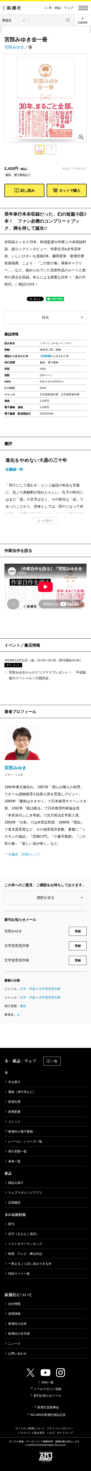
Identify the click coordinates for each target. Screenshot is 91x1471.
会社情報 (14, 1304)
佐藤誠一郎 (14, 469)
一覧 (54, 1061)
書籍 (23, 1006)
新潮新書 (14, 1111)
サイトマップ (65, 1432)
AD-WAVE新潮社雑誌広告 (48, 1415)
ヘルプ (51, 1432)
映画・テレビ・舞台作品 (25, 1253)
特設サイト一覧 (19, 1273)
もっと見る (44, 520)
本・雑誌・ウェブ (61, 7)
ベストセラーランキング (25, 1244)
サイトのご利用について (29, 1428)
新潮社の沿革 (17, 1323)
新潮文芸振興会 (48, 1407)
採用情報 (14, 1313)
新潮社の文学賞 (19, 1333)
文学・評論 (27, 989)
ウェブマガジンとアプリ (25, 1192)
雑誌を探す (16, 1182)
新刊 (11, 1224)
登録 (78, 931)
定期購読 (14, 1202)
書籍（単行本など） (22, 1092)
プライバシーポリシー (60, 1428)
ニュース (14, 1343)
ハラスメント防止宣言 (31, 1432)
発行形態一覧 (17, 1151)
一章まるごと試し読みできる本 (29, 1263)
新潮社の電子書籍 (20, 1131)
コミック (14, 1121)
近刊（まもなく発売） (23, 1234)
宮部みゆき (14, 47)
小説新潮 (45, 356)
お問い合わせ (17, 1353)
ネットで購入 (69, 190)
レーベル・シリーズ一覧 (25, 1141)
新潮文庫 (14, 1101)
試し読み (28, 190)
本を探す (14, 1082)
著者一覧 (14, 1161)
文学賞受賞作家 (50, 989)
